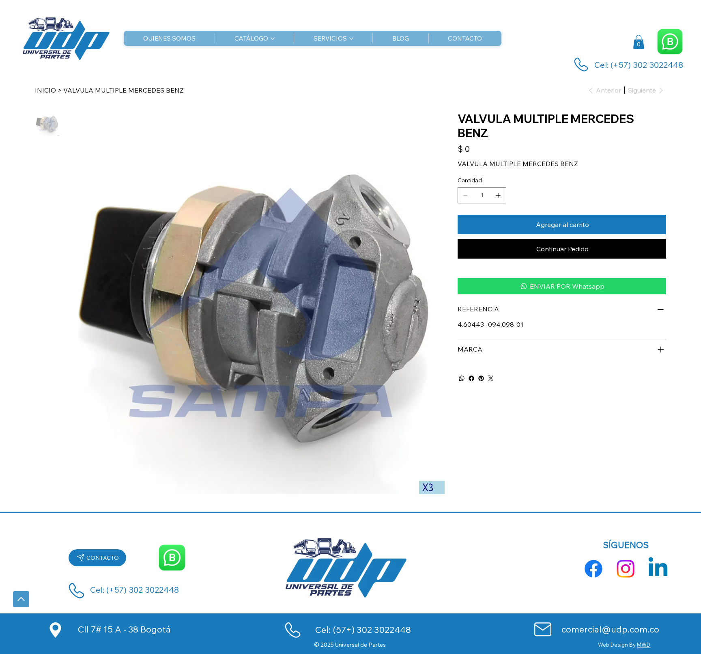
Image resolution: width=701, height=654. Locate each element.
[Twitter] (491, 378)
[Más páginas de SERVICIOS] (351, 39)
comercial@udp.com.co (610, 629)
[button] (639, 42)
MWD (643, 644)
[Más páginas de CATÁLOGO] (273, 39)
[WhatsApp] (462, 378)
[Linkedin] (658, 569)
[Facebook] (471, 378)
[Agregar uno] (498, 195)
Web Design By (617, 644)
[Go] (21, 599)
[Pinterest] (481, 378)
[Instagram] (625, 569)
